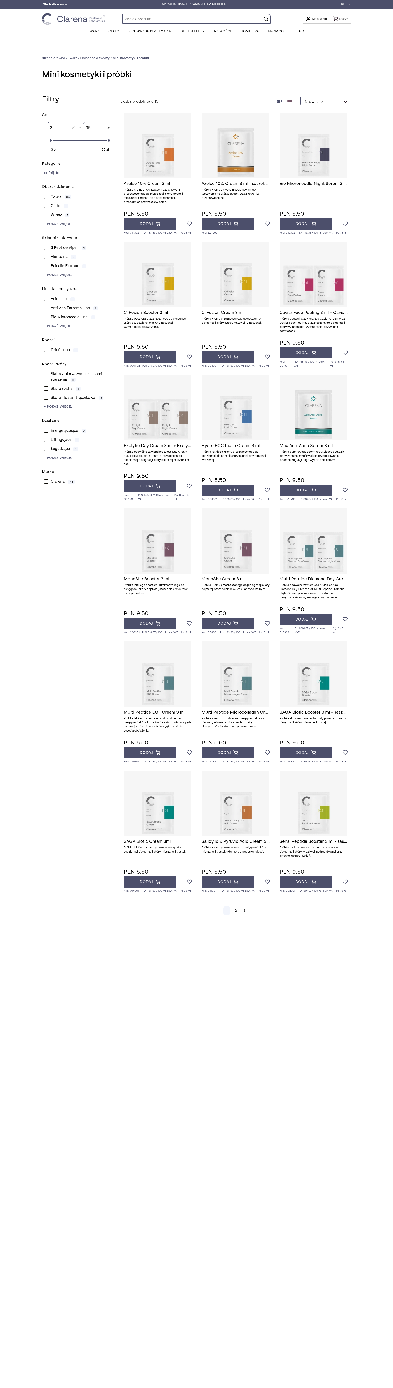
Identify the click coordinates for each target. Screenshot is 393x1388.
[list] (289, 101)
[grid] (279, 101)
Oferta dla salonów (55, 4)
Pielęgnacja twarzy (76, 173)
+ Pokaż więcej (58, 224)
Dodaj (146, 224)
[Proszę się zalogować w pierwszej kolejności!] (189, 224)
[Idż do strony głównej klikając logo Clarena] (74, 19)
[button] (344, 4)
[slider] (51, 140)
